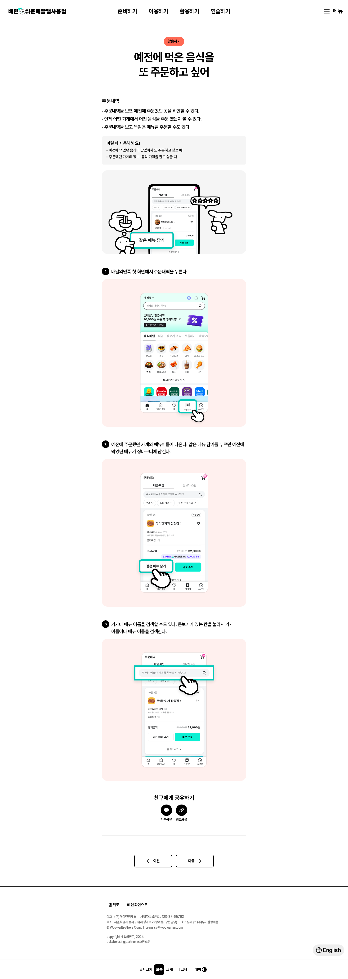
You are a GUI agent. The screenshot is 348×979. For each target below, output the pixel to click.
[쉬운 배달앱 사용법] (37, 11)
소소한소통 (143, 942)
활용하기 (189, 11)
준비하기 (127, 11)
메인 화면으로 (137, 905)
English (332, 950)
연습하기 (220, 11)
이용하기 (158, 11)
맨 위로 (113, 905)
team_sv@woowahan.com (164, 927)
